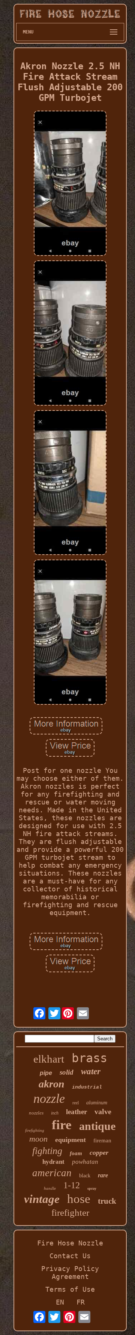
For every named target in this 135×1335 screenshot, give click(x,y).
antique (97, 1126)
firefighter (70, 1212)
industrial (87, 1087)
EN (60, 1302)
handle (50, 1188)
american (52, 1172)
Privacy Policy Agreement (70, 1272)
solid (67, 1072)
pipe (46, 1073)
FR (80, 1302)
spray (91, 1188)
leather (76, 1112)
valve (102, 1111)
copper (99, 1152)
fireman (102, 1140)
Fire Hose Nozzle (70, 1243)
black (84, 1175)
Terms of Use (70, 1289)
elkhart (48, 1059)
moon (38, 1138)
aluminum (96, 1102)
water (90, 1071)
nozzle (49, 1098)
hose (78, 1199)
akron (51, 1084)
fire (62, 1125)
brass (89, 1058)
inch (54, 1113)
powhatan (85, 1161)
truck (107, 1201)
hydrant (53, 1161)
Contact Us (70, 1256)
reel (75, 1102)
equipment (70, 1139)
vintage (42, 1199)
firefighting (34, 1130)
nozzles (36, 1113)
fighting (47, 1150)
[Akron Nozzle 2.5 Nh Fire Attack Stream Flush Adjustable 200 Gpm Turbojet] (70, 184)
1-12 (71, 1185)
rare (103, 1175)
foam (76, 1153)
